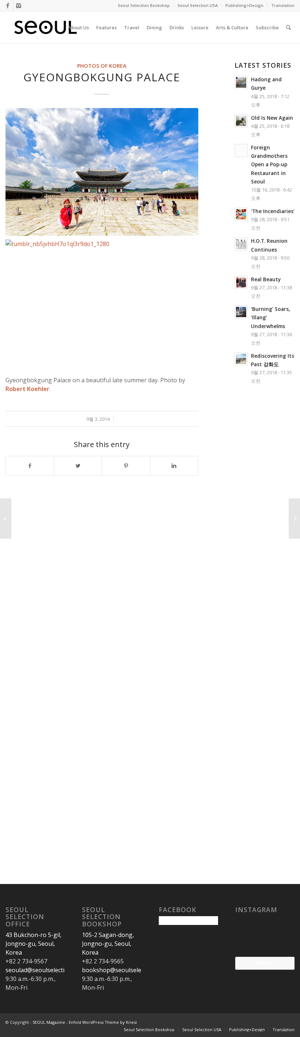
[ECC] (5, 518)
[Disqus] (111, 582)
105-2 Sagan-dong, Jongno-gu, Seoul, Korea (108, 943)
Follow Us (265, 963)
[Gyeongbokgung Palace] (101, 172)
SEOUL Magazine (49, 1022)
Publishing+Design (244, 5)
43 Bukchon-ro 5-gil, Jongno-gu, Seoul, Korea (33, 943)
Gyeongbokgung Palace (101, 77)
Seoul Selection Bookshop (144, 5)
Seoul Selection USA (197, 5)
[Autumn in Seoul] (265, 947)
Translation (283, 5)
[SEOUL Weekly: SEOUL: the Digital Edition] (294, 518)
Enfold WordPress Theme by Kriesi (103, 1022)
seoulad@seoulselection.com (44, 970)
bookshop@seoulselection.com (124, 970)
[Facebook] (7, 5)
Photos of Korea (102, 65)
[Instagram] (18, 5)
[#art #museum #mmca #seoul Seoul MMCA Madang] (285, 946)
